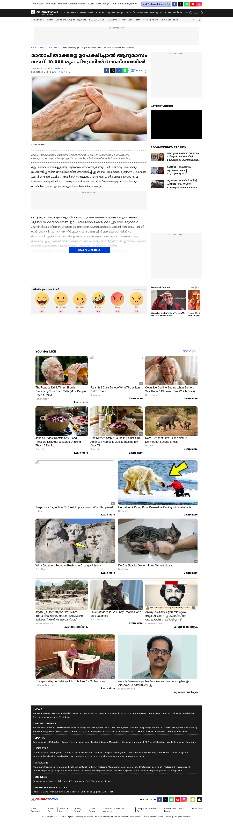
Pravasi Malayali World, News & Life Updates (56, 792)
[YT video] (193, 4)
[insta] (199, 4)
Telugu (90, 3)
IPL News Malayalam (154, 742)
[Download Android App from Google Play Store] (193, 799)
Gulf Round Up (88, 792)
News (82, 12)
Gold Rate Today (169, 20)
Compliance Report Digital (174, 809)
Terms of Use (63, 809)
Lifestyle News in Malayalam (47, 752)
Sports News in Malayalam (46, 742)
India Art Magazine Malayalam (104, 767)
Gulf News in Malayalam (45, 717)
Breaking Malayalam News (65, 713)
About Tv (51, 809)
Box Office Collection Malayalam (72, 731)
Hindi (113, 3)
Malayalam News (41, 713)
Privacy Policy (77, 809)
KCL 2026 (94, 20)
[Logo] (45, 13)
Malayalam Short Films (103, 727)
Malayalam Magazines (44, 767)
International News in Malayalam (178, 713)
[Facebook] (174, 4)
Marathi (122, 3)
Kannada (62, 3)
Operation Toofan (131, 20)
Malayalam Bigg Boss (43, 731)
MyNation (132, 3)
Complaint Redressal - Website (114, 809)
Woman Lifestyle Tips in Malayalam (51, 756)
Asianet (44, 799)
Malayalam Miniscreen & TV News (136, 731)
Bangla (106, 3)
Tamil (98, 3)
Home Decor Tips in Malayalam (172, 752)
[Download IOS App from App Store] (199, 799)
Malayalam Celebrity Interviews (171, 731)
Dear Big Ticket (105, 792)
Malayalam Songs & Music (104, 731)
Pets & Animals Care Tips (84, 756)
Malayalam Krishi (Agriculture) (72, 767)
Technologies (77, 781)
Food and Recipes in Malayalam (110, 752)
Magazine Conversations (176, 767)
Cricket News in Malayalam (75, 742)
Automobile (175, 12)
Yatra (163, 12)
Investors (197, 808)
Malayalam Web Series (184, 727)
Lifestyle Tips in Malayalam (78, 752)
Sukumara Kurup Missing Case (71, 20)
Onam (50, 20)
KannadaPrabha (76, 3)
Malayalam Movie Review (130, 727)
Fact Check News (94, 781)
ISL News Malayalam (132, 742)
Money (154, 12)
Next (199, 20)
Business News (40, 781)
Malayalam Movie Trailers (157, 727)
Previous (194, 20)
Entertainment (97, 12)
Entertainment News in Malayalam (73, 727)
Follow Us (141, 70)
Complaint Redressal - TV (148, 809)
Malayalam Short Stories (66, 770)
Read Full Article (89, 250)
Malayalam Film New (43, 727)
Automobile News (59, 781)
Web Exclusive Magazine (119, 770)
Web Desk (60, 68)
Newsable (51, 3)
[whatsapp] (187, 4)
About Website (35, 809)
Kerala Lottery (150, 20)
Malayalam (38, 3)
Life (132, 12)
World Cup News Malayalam (181, 742)
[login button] (191, 13)
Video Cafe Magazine (171, 770)
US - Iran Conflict (110, 20)
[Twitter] (180, 4)
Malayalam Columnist (151, 767)
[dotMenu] (186, 12)
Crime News (154, 713)
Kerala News (139, 713)
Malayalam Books (130, 767)
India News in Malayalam (118, 713)
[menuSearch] (202, 12)
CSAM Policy (92, 809)
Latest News (70, 12)
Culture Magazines (42, 770)
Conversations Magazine (93, 770)
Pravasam (143, 12)
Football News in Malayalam (105, 742)
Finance (109, 781)
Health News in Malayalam (141, 752)
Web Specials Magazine (146, 770)
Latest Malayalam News (92, 713)
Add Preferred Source (154, 4)
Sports (111, 12)
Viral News (64, 717)
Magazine (123, 12)
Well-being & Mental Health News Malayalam (121, 756)
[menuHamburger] (196, 12)
